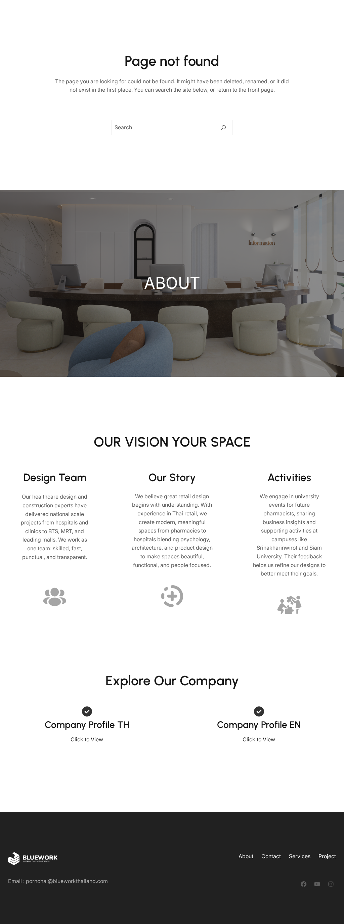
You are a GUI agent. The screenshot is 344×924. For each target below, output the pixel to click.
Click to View (87, 739)
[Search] (223, 128)
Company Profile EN (259, 724)
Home (188, 13)
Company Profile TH (87, 724)
